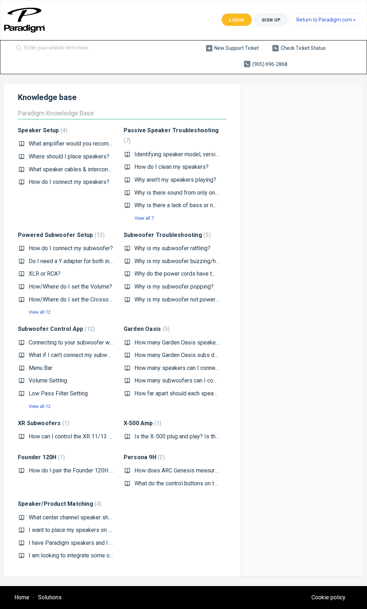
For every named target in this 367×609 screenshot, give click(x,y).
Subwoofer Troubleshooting (166, 235)
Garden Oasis (146, 328)
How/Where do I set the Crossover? (74, 299)
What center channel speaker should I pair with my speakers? (105, 517)
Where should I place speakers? (69, 156)
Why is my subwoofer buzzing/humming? (186, 261)
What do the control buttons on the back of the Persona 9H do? (212, 483)
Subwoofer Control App (55, 328)
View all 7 (144, 218)
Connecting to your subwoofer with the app (82, 342)
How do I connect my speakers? (69, 182)
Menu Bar (40, 368)
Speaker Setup (42, 130)
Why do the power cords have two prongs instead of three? (208, 273)
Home (21, 597)
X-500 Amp (141, 423)
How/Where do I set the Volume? (70, 286)
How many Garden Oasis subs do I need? (186, 355)
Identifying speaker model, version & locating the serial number (213, 154)
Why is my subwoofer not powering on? (183, 299)
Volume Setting (48, 380)
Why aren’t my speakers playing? (175, 179)
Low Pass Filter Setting (58, 393)
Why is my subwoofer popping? (174, 286)
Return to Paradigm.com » (326, 20)
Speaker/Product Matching (59, 503)
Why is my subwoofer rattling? (172, 248)
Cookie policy (328, 597)
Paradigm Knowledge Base (56, 113)
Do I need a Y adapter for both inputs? (76, 261)
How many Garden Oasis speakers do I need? (191, 342)
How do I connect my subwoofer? (71, 248)
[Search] (19, 48)
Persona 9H (143, 457)
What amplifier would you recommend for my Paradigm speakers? (111, 143)
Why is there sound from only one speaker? (188, 192)
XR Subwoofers (42, 423)
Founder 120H (40, 457)
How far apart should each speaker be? (183, 393)
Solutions (50, 597)
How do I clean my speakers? (171, 166)
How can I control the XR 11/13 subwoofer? (83, 436)
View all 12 (40, 312)
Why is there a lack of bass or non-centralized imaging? (203, 205)
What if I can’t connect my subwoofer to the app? (89, 355)
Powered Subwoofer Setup (60, 235)
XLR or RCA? (45, 273)
